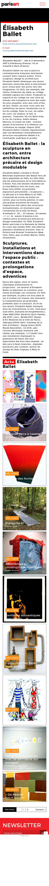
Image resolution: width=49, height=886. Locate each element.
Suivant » (40, 809)
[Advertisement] (24, 861)
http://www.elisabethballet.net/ (20, 44)
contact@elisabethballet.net (18, 50)
